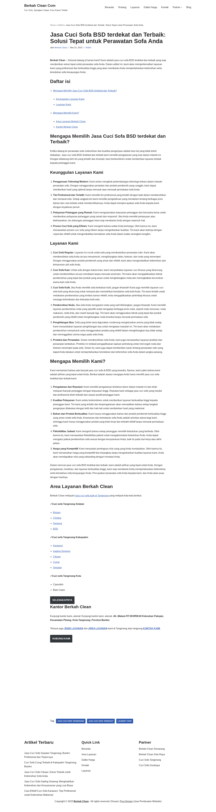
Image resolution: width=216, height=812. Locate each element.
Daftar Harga (150, 7)
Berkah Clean (61, 47)
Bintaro (57, 512)
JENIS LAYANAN (73, 628)
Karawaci (58, 545)
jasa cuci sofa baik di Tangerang (92, 495)
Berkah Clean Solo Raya (152, 754)
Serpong (57, 523)
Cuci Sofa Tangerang (150, 760)
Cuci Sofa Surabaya (149, 765)
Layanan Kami (63, 104)
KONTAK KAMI (151, 628)
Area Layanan (89, 754)
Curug (56, 562)
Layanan (135, 7)
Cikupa (57, 556)
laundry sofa (125, 721)
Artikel (61, 25)
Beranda (109, 7)
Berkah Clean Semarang (152, 749)
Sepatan (57, 567)
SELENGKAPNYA (62, 600)
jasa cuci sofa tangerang (70, 721)
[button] (181, 7)
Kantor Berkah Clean (67, 127)
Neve (27, 808)
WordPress (58, 808)
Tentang (122, 7)
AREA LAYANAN (97, 628)
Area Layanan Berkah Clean (71, 121)
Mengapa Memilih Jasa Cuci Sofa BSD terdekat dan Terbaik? (85, 90)
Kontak (165, 7)
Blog (188, 7)
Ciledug (57, 518)
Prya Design (126, 801)
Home (53, 25)
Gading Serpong (61, 551)
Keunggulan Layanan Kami (70, 99)
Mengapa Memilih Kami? (66, 113)
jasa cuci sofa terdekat (100, 721)
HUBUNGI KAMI (61, 638)
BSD (55, 529)
